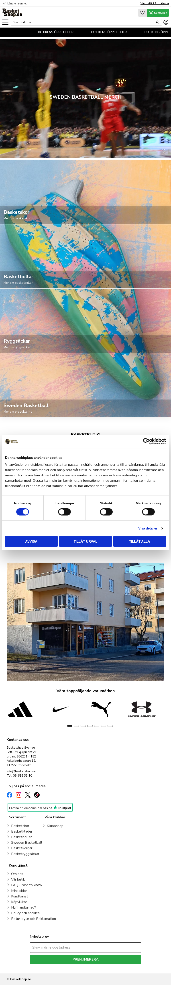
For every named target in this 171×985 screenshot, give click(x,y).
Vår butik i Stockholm (154, 3)
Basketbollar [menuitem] (21, 837)
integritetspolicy (101, 967)
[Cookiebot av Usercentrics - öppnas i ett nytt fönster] (146, 441)
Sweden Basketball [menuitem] (26, 842)
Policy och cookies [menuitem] (25, 913)
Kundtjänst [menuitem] (19, 896)
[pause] (163, 151)
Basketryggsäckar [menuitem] (25, 853)
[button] (5, 22)
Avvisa (31, 541)
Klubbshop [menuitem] (55, 825)
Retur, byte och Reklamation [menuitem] (33, 918)
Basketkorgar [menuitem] (21, 848)
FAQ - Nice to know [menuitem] (26, 885)
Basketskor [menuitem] (20, 825)
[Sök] (158, 22)
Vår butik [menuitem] (18, 879)
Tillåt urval (85, 541)
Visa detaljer (147, 528)
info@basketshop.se (21, 771)
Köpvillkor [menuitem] (19, 901)
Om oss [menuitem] (17, 873)
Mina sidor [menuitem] (19, 890)
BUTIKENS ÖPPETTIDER (69, 32)
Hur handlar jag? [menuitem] (23, 907)
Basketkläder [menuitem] (21, 831)
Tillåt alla (139, 541)
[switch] (64, 511)
